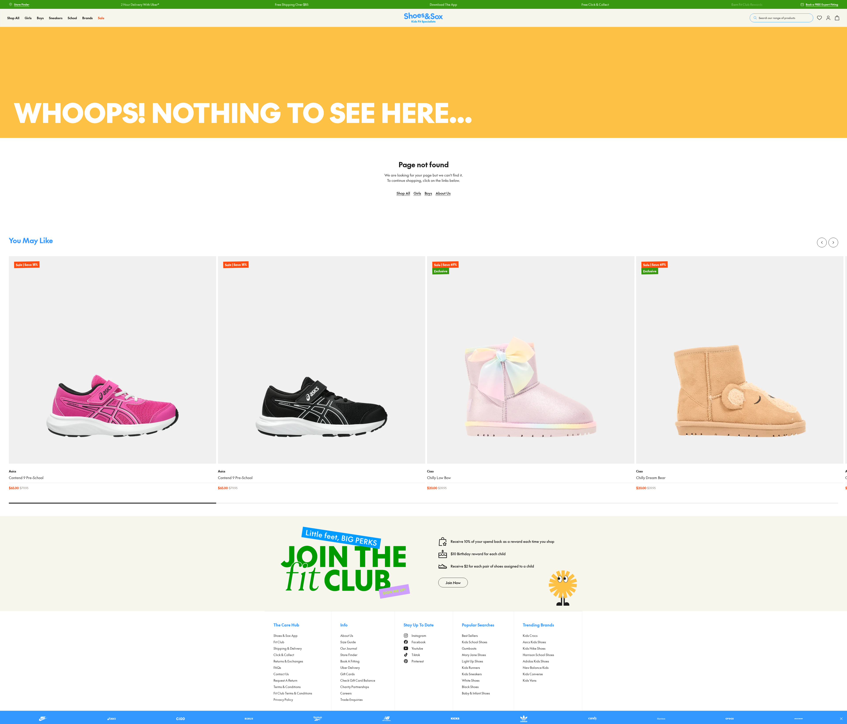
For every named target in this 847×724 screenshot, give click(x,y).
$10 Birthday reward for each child (478, 553)
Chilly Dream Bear (650, 477)
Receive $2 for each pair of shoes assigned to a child (492, 566)
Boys (428, 193)
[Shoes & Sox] (423, 18)
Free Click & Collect (539, 4)
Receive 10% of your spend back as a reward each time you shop (502, 541)
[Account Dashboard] (819, 18)
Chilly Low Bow (439, 477)
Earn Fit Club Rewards (691, 4)
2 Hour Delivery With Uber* (84, 4)
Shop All (403, 193)
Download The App (387, 4)
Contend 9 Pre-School (26, 477)
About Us (443, 193)
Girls (417, 193)
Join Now (453, 582)
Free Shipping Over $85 (236, 4)
